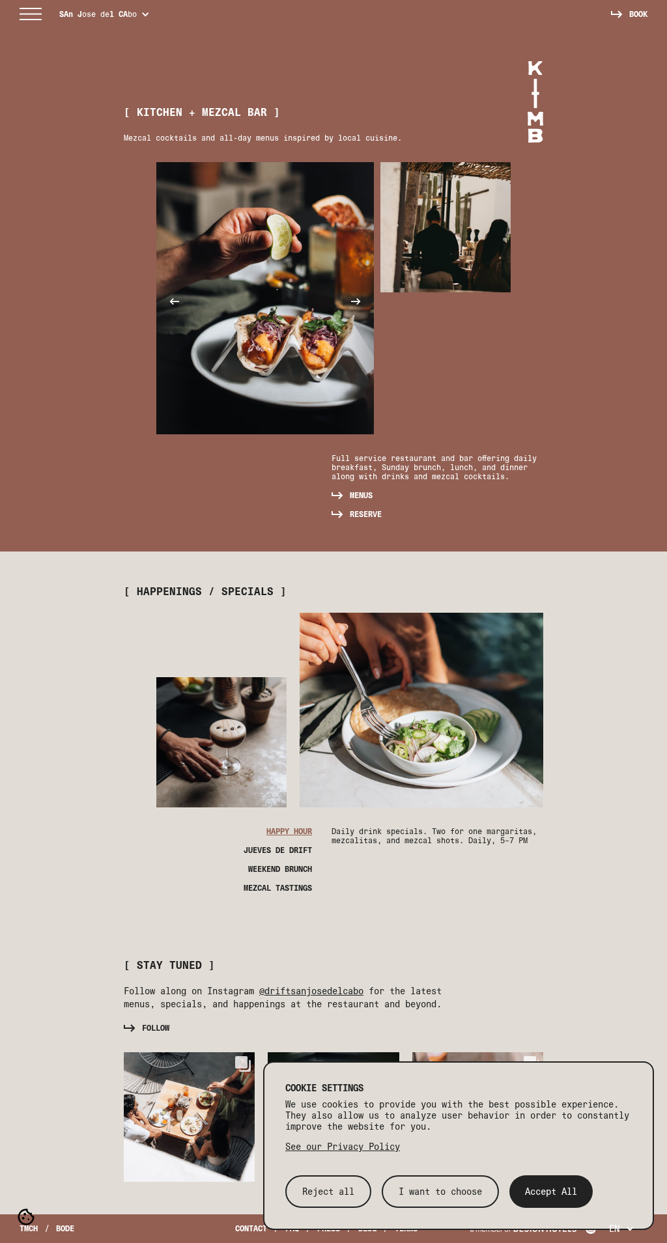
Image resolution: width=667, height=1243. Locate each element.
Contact (251, 1228)
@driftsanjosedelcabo (311, 991)
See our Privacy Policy (342, 1146)
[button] (31, 14)
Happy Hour (289, 831)
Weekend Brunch (280, 869)
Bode (65, 1228)
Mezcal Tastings (278, 888)
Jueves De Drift (278, 850)
